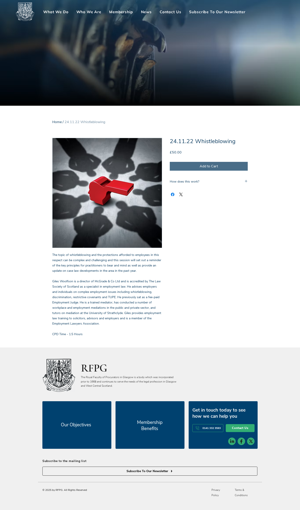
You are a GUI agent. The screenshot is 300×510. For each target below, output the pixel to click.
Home (57, 122)
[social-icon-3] (251, 441)
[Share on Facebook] (172, 194)
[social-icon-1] (232, 441)
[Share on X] (181, 194)
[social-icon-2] (241, 441)
